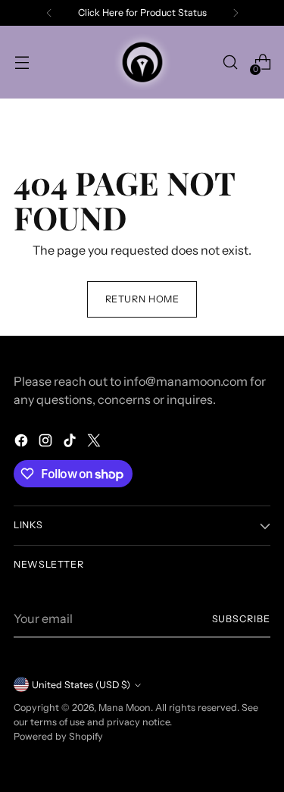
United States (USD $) (81, 684)
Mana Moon (124, 707)
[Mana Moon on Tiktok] (71, 442)
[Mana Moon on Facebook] (23, 442)
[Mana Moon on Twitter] (95, 442)
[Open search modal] (229, 62)
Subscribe (241, 619)
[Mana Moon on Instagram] (47, 442)
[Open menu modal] (21, 62)
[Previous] (49, 13)
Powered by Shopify (58, 736)
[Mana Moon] (142, 62)
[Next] (235, 13)
